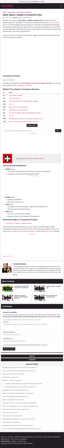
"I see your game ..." (15, 98)
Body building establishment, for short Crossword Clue (18, 419)
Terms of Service (35, 319)
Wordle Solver (24, 1)
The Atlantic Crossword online (34, 158)
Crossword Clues (16, 231)
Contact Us (10, 437)
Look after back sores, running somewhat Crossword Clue (19, 403)
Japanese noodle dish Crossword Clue (13, 374)
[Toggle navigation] (61, 6)
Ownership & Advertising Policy (24, 437)
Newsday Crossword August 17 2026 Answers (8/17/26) (21, 297)
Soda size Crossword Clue (9, 412)
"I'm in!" (11, 116)
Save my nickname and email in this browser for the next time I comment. (26, 345)
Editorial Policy (5, 439)
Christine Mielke (8, 17)
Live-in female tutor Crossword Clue (51, 296)
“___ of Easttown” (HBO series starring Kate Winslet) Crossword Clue (22, 383)
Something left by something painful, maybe (23, 101)
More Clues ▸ (32, 125)
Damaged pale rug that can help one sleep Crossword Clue (19, 367)
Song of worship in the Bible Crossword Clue (15, 390)
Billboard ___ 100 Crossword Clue (12, 380)
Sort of (11, 104)
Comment (6, 322)
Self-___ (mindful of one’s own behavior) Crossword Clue (18, 371)
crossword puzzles (53, 22)
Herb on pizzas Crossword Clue (53, 286)
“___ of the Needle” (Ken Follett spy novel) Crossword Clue (19, 387)
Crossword (11, 12)
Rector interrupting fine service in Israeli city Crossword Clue (20, 406)
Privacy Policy (27, 319)
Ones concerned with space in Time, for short (23, 121)
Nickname (9, 332)
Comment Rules (51, 316)
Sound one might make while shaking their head (25, 113)
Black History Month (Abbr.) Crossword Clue (15, 396)
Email (7, 338)
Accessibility (22, 439)
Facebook (32, 360)
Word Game (49, 231)
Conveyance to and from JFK (18, 110)
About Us (3, 437)
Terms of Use (14, 439)
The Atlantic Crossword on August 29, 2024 (37, 83)
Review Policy (56, 437)
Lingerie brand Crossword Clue (11, 422)
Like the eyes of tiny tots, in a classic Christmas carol (26, 119)
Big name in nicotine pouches (18, 107)
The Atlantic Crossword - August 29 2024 (18, 223)
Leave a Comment (7, 256)
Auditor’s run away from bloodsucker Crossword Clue (18, 393)
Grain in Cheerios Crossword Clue (12, 416)
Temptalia (14, 441)
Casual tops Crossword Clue (10, 377)
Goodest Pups (22, 441)
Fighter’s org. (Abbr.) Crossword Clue (13, 400)
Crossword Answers (28, 231)
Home (4, 12)
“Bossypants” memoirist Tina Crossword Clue (15, 409)
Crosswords (35, 1)
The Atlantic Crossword (23, 12)
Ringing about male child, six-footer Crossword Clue (17, 425)
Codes (43, 1)
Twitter (32, 356)
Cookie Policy (38, 437)
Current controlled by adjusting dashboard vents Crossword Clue (21, 428)
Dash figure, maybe (15, 95)
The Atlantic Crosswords (24, 85)
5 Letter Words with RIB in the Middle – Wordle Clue (21, 286)
